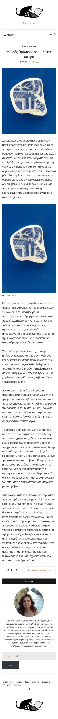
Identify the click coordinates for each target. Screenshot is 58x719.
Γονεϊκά (18, 681)
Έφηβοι (17, 685)
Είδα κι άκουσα (29, 46)
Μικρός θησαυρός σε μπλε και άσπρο (29, 54)
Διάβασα (46, 681)
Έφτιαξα (7, 685)
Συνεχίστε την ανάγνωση (40, 570)
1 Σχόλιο (35, 62)
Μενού (10, 34)
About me (8, 681)
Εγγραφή (10, 665)
